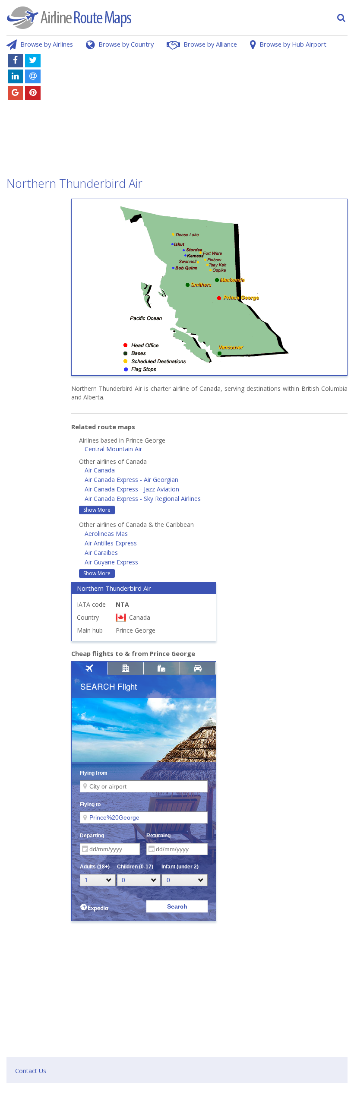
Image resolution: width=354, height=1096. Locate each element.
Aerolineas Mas (106, 533)
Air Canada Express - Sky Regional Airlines (143, 498)
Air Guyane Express (111, 562)
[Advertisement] (209, 111)
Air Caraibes (101, 552)
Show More (97, 509)
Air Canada (100, 470)
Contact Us (30, 1071)
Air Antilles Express (111, 543)
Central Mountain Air (113, 449)
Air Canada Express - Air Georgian (131, 479)
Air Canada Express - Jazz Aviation (132, 489)
